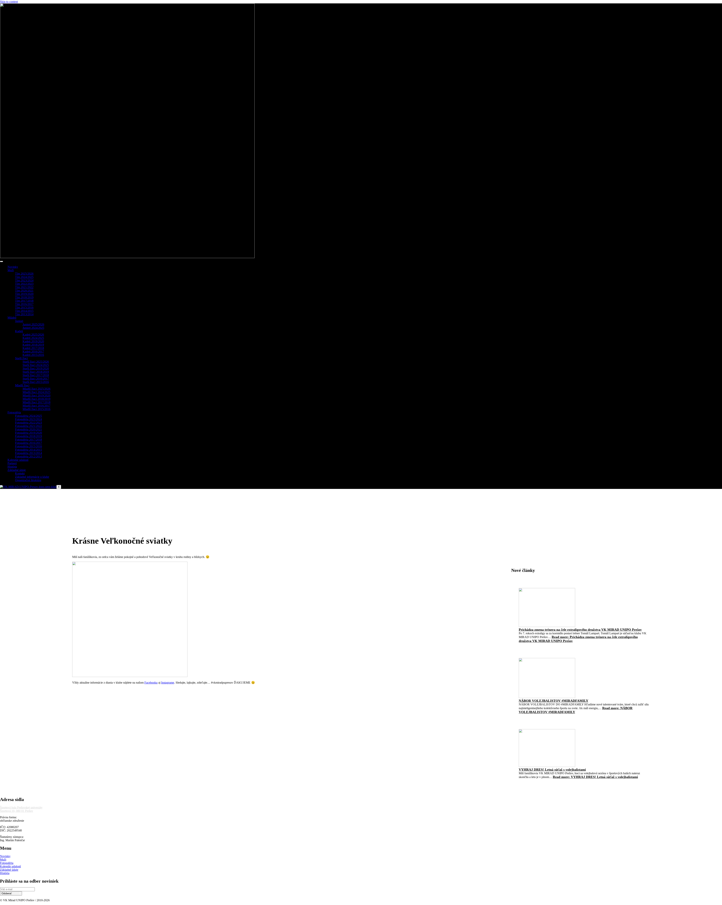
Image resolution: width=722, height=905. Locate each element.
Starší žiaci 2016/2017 (36, 378)
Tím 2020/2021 (24, 290)
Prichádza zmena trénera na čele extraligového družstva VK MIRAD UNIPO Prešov (580, 629)
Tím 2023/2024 (24, 280)
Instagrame (167, 682)
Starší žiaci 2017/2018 (36, 375)
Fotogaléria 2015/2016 (28, 446)
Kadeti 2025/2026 (33, 334)
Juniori (19, 321)
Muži (11, 270)
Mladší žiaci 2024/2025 (36, 392)
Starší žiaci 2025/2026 (36, 361)
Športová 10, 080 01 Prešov (16, 810)
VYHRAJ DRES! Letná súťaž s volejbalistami (552, 769)
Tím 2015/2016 (24, 307)
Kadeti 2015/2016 (33, 354)
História (12, 466)
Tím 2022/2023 (24, 283)
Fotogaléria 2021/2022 (28, 426)
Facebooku (151, 682)
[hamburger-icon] (1, 261)
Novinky (13, 266)
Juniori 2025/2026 (33, 324)
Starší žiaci (21, 358)
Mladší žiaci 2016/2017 (36, 405)
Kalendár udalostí (18, 459)
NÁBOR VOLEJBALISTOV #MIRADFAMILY (553, 701)
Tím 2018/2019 (24, 297)
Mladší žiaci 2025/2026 (36, 388)
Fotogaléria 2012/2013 (28, 456)
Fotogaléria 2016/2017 (28, 443)
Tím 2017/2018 (24, 300)
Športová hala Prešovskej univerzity (21, 807)
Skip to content (9, 1)
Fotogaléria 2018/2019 (28, 436)
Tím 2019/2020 (24, 294)
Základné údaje (17, 470)
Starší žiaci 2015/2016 (36, 382)
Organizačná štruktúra (28, 480)
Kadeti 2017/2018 (33, 348)
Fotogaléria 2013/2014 (28, 453)
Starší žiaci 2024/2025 (36, 365)
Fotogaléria (14, 412)
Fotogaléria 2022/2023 (28, 422)
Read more (595, 777)
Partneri (12, 463)
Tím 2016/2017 (24, 304)
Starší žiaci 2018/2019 (36, 371)
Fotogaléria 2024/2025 (28, 415)
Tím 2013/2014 (24, 314)
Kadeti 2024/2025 (33, 338)
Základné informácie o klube (32, 476)
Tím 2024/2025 (24, 277)
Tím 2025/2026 (24, 273)
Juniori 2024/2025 (33, 327)
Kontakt (20, 473)
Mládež (12, 317)
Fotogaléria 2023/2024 (28, 419)
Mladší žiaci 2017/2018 (36, 402)
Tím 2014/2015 (24, 310)
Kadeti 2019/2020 (33, 341)
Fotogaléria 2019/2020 (28, 432)
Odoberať (7, 893)
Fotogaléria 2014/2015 (28, 449)
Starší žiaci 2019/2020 (36, 368)
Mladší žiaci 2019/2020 (36, 395)
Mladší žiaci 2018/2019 (36, 398)
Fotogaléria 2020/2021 (28, 429)
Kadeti (19, 331)
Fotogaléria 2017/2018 (28, 439)
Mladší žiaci (22, 385)
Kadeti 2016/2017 (33, 351)
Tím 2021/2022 (24, 287)
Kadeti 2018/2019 (33, 344)
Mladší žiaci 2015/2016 (36, 409)
